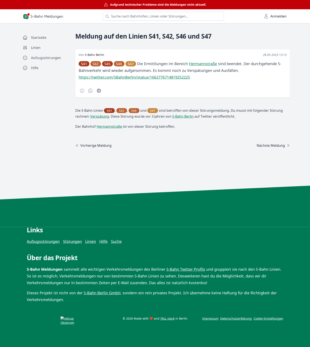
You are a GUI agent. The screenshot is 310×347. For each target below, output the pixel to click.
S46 (119, 63)
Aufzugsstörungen (43, 241)
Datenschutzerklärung (236, 318)
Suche (116, 241)
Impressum (210, 318)
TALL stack (167, 318)
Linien (90, 241)
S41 (84, 63)
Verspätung (99, 116)
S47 (131, 63)
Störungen (72, 241)
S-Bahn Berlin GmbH (102, 292)
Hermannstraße (203, 63)
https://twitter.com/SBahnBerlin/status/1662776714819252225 (134, 77)
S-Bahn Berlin (94, 55)
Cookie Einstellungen (268, 318)
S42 (96, 63)
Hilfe (103, 241)
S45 (107, 63)
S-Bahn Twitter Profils (185, 269)
